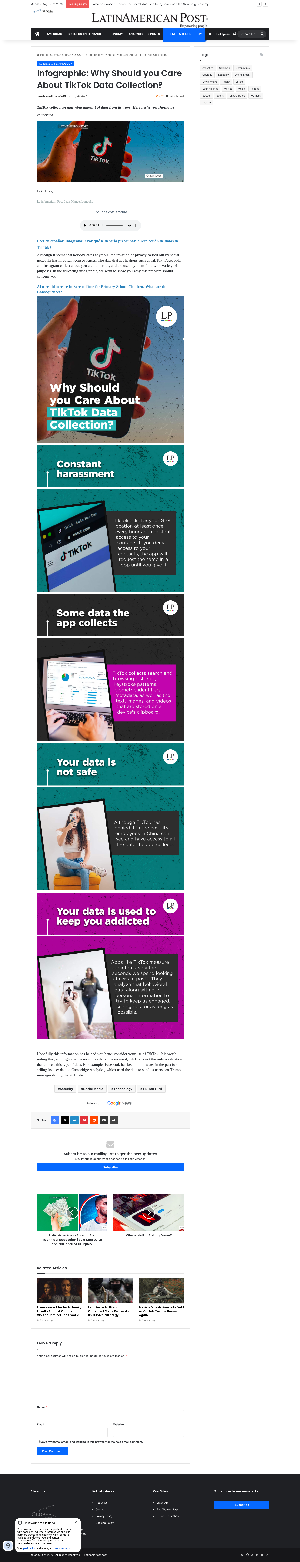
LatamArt (162, 1502)
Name (42, 1407)
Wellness (256, 95)
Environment (209, 81)
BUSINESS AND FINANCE (85, 34)
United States (237, 95)
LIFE (210, 34)
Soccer (206, 95)
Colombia (224, 67)
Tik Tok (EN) (152, 1089)
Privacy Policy (104, 1516)
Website (118, 1424)
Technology (122, 1089)
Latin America (210, 88)
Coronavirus (243, 67)
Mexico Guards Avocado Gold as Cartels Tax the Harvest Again (161, 1311)
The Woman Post (167, 1509)
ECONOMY (115, 34)
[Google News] (119, 1103)
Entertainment (242, 74)
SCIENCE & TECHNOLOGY (184, 34)
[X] (65, 1120)
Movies (228, 88)
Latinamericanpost (95, 1554)
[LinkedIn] (74, 1120)
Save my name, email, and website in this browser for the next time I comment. (91, 1441)
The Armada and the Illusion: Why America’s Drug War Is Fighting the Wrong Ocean (144, 4)
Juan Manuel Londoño (50, 96)
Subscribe (110, 1167)
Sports (220, 95)
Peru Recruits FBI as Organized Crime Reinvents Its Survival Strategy (108, 1311)
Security (66, 1089)
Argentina (207, 67)
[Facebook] (55, 1120)
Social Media (93, 1089)
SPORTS (154, 34)
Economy (223, 74)
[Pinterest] (84, 1120)
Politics (255, 88)
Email (41, 1424)
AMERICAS (54, 34)
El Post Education (168, 1516)
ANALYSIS (136, 34)
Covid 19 (207, 74)
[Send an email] (64, 96)
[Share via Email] (104, 1120)
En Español (223, 34)
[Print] (114, 1120)
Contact (101, 1509)
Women (206, 102)
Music (241, 88)
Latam (239, 81)
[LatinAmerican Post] (150, 18)
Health (226, 81)
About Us (102, 1502)
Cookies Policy (105, 1522)
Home (43, 54)
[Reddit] (94, 1120)
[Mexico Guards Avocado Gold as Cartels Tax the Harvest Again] (161, 1290)
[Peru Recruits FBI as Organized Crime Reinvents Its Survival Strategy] (110, 1290)
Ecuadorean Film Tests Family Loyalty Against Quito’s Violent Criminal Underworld (59, 1311)
